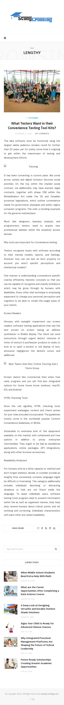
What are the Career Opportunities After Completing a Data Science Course (40, 591)
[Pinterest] (50, 528)
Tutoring (33, 118)
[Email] (54, 528)
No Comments (42, 134)
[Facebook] (42, 528)
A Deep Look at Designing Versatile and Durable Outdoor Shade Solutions (38, 609)
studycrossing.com (49, 694)
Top (33, 699)
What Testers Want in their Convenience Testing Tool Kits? (32, 125)
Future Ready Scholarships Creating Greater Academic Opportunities (36, 663)
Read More (18, 528)
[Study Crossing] (32, 17)
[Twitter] (46, 528)
